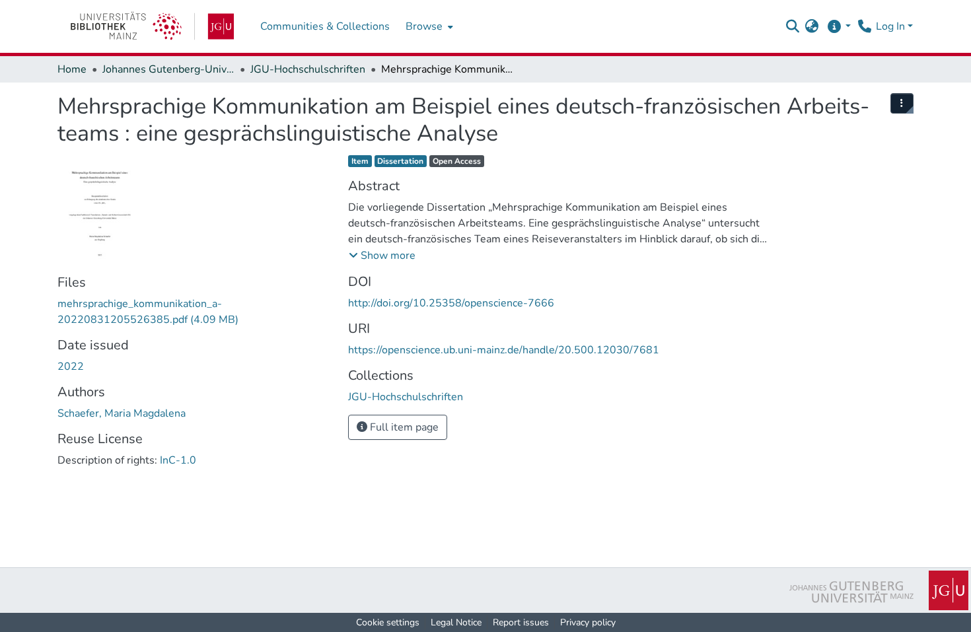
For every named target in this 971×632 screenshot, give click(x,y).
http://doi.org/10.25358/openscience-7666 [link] (451, 303)
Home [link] (72, 69)
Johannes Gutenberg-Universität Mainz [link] (168, 69)
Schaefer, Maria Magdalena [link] (121, 413)
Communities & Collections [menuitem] (325, 26)
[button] (792, 26)
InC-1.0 (178, 460)
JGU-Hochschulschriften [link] (307, 69)
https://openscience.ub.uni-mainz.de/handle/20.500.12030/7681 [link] (503, 350)
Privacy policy (588, 622)
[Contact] (864, 26)
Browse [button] (424, 26)
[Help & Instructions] (838, 26)
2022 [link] (70, 366)
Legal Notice (456, 622)
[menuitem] (428, 26)
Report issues (521, 622)
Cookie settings (387, 622)
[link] (152, 26)
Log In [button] (892, 26)
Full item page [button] (403, 427)
